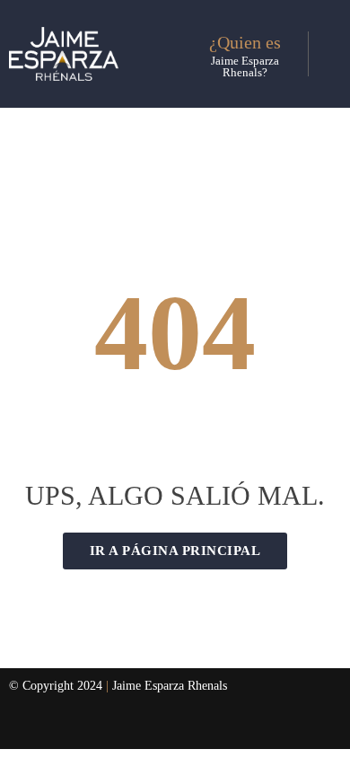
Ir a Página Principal (175, 550)
